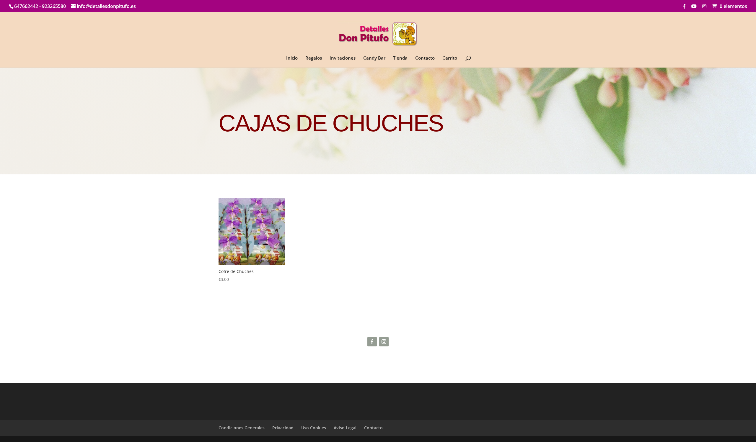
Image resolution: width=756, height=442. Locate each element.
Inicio (292, 58)
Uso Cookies (313, 427)
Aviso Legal (345, 427)
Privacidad (283, 427)
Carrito (449, 58)
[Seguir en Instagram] (384, 341)
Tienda (400, 58)
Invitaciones (343, 58)
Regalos (313, 58)
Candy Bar (374, 58)
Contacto (425, 58)
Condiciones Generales (242, 427)
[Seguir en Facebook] (372, 341)
